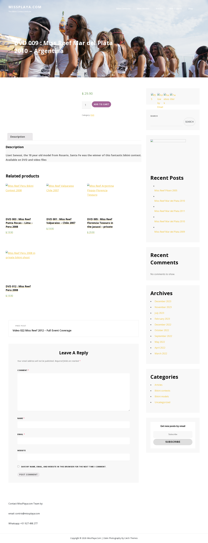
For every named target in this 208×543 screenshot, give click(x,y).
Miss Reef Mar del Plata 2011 (169, 211)
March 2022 (161, 353)
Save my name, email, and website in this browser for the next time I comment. (63, 466)
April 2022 (160, 347)
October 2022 (162, 330)
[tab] (20, 136)
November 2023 (163, 307)
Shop (190, 8)
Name (21, 418)
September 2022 (163, 336)
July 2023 (159, 313)
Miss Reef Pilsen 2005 (165, 190)
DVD (92, 115)
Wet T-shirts (175, 8)
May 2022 (160, 341)
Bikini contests (123, 8)
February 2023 (162, 318)
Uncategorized (162, 402)
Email (21, 434)
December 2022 (163, 324)
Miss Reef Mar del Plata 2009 (169, 231)
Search (154, 116)
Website (21, 450)
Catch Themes (131, 538)
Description (17, 136)
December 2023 (163, 301)
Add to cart (101, 104)
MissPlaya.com (25, 7)
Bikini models (143, 8)
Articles (159, 8)
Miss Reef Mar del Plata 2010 (169, 200)
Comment (23, 370)
